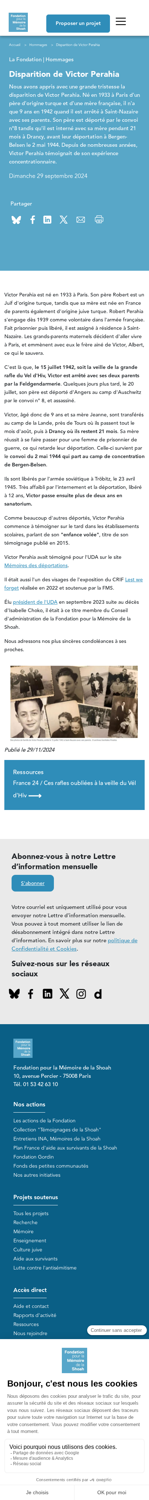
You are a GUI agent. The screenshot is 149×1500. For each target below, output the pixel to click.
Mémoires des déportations (36, 566)
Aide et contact (31, 1306)
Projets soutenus (35, 1197)
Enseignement (29, 1241)
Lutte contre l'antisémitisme (45, 1268)
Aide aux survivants (35, 1259)
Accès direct (30, 1290)
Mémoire (23, 1231)
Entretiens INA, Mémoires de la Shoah (57, 1139)
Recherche (25, 1222)
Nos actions (29, 1104)
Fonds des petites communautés (50, 1166)
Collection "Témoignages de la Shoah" (57, 1130)
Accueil (14, 44)
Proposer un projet (78, 24)
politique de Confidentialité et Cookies (74, 944)
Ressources (26, 1324)
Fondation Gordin (33, 1157)
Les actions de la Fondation (44, 1121)
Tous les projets (30, 1213)
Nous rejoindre (30, 1333)
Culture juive (27, 1250)
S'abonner (32, 884)
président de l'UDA (35, 602)
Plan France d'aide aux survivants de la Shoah (65, 1148)
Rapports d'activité (34, 1315)
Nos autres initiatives (36, 1175)
